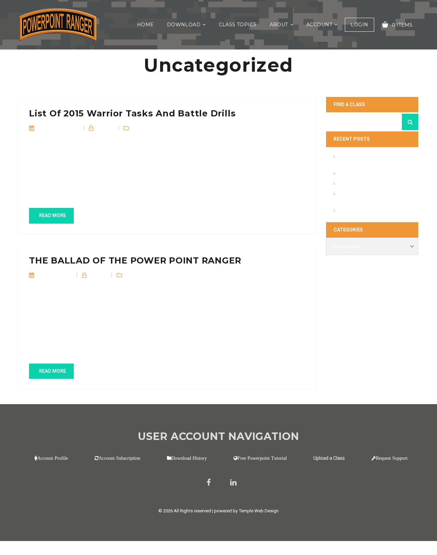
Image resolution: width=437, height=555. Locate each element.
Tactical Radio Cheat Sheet (367, 211)
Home (145, 25)
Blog (137, 128)
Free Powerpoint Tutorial (262, 458)
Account (319, 25)
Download (183, 25)
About (279, 25)
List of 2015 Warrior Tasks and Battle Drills (132, 113)
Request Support (392, 458)
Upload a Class (329, 458)
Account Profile (52, 458)
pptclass (105, 128)
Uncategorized (177, 128)
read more (52, 215)
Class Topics (238, 25)
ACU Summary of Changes (366, 184)
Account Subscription (119, 458)
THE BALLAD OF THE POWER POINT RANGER (135, 260)
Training (151, 128)
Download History (189, 458)
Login (359, 25)
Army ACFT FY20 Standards (367, 174)
